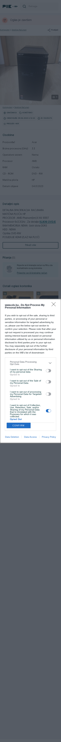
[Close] (55, 305)
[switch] (48, 370)
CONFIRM (19, 425)
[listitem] (30, 363)
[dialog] (30, 371)
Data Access (30, 437)
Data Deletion (12, 437)
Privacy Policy (49, 437)
